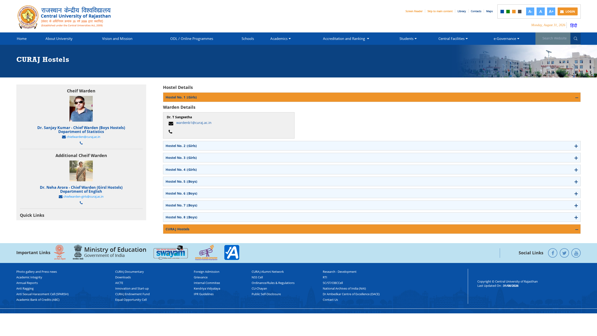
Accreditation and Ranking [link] (344, 38)
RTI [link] (325, 277)
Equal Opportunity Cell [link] (131, 300)
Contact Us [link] (330, 300)
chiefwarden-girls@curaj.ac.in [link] (83, 197)
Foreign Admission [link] (206, 272)
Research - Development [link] (340, 272)
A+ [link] (551, 11)
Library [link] (462, 11)
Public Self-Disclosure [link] (266, 294)
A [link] (540, 11)
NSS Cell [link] (257, 277)
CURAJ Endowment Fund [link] (132, 294)
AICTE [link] (119, 283)
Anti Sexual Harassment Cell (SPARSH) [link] (42, 294)
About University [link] (59, 38)
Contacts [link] (476, 11)
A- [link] (530, 11)
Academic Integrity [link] (29, 277)
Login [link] (570, 11)
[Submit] (575, 38)
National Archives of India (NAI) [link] (344, 288)
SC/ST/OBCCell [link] (333, 283)
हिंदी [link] (573, 25)
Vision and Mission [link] (117, 38)
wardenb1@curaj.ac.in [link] (194, 122)
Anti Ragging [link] (25, 288)
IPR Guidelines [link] (204, 294)
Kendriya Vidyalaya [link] (207, 288)
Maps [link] (489, 11)
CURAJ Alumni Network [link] (268, 272)
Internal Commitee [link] (207, 283)
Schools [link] (248, 38)
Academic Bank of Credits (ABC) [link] (37, 300)
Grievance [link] (201, 277)
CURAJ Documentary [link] (129, 272)
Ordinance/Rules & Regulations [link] (273, 283)
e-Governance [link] (505, 38)
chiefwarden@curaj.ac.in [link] (83, 137)
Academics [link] (279, 38)
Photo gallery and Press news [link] (36, 272)
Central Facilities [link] (451, 38)
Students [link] (406, 38)
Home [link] (22, 38)
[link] (502, 11)
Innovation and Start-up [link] (132, 288)
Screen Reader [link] (414, 11)
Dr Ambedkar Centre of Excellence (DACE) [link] (351, 294)
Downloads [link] (123, 277)
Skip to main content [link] (440, 11)
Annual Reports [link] (27, 283)
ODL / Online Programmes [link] (191, 38)
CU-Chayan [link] (259, 288)
